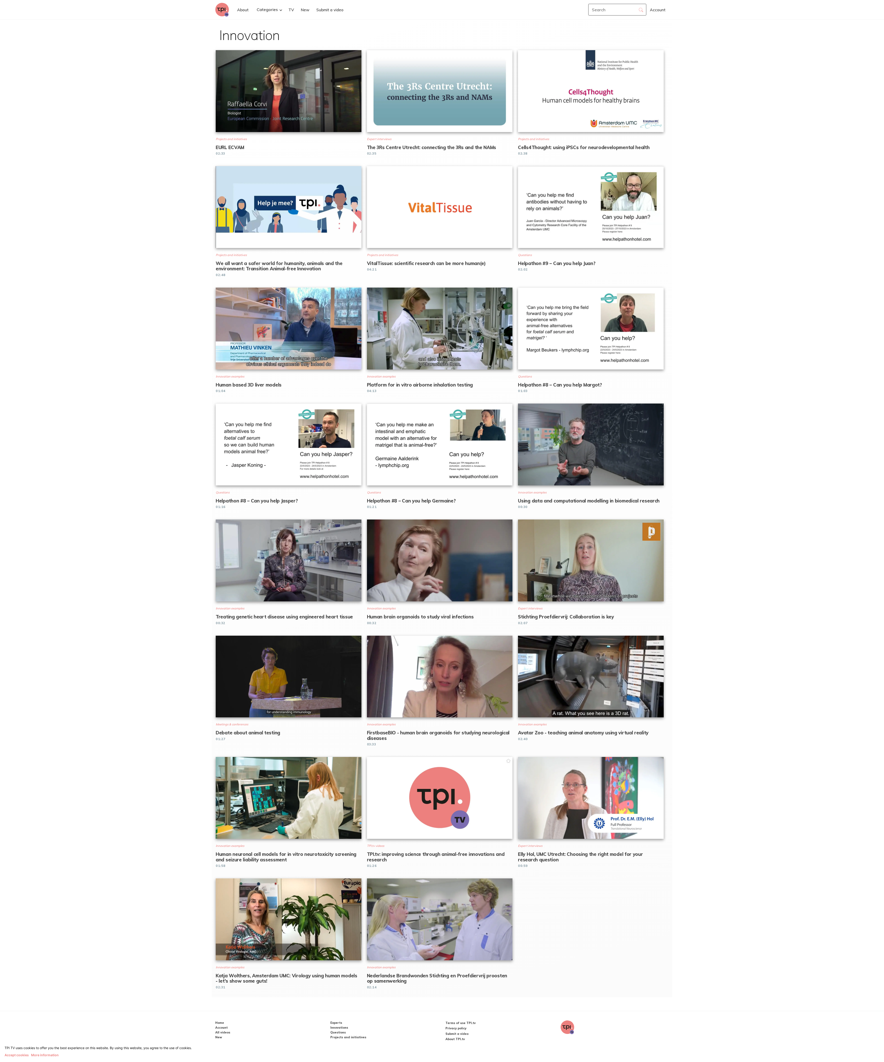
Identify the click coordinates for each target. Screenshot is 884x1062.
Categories (267, 9)
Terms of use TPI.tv (460, 1023)
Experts (336, 1022)
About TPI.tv (455, 1039)
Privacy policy (455, 1028)
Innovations (339, 1027)
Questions (338, 1032)
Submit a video (456, 1034)
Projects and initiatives (348, 1037)
